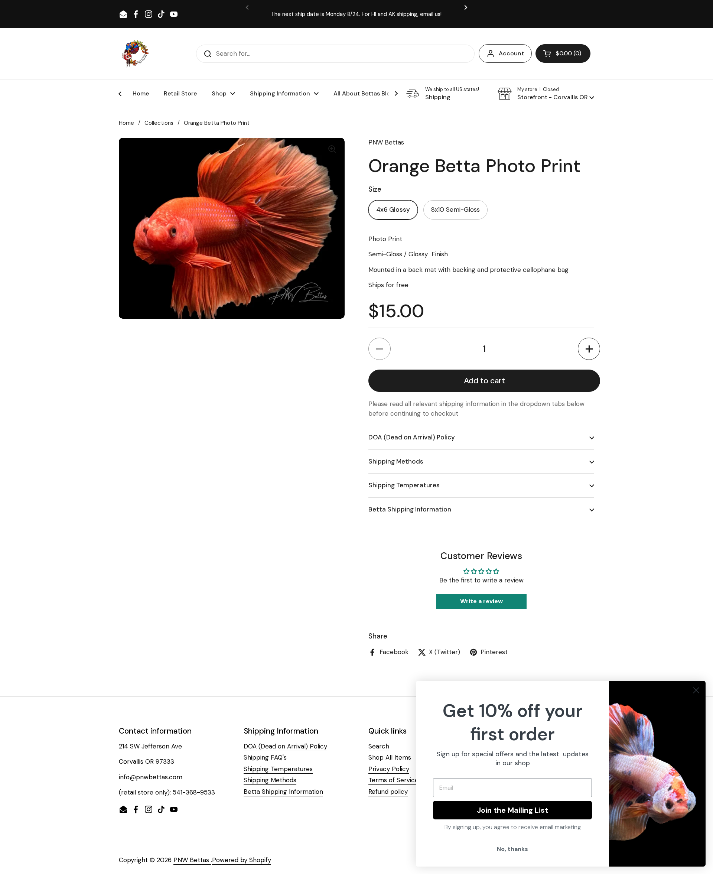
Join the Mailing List (512, 810)
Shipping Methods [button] (395, 461)
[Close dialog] (696, 690)
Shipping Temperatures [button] (404, 485)
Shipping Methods (270, 780)
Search (378, 746)
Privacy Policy (388, 769)
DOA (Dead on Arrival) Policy (285, 746)
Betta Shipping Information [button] (409, 509)
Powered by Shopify (241, 860)
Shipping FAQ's (265, 757)
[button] (562, 53)
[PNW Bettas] (135, 53)
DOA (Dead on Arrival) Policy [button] (411, 437)
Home (126, 123)
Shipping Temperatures (278, 769)
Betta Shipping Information (283, 791)
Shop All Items (389, 757)
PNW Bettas (192, 860)
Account (511, 53)
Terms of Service (393, 780)
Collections (158, 123)
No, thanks (512, 849)
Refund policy (388, 791)
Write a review (481, 601)
